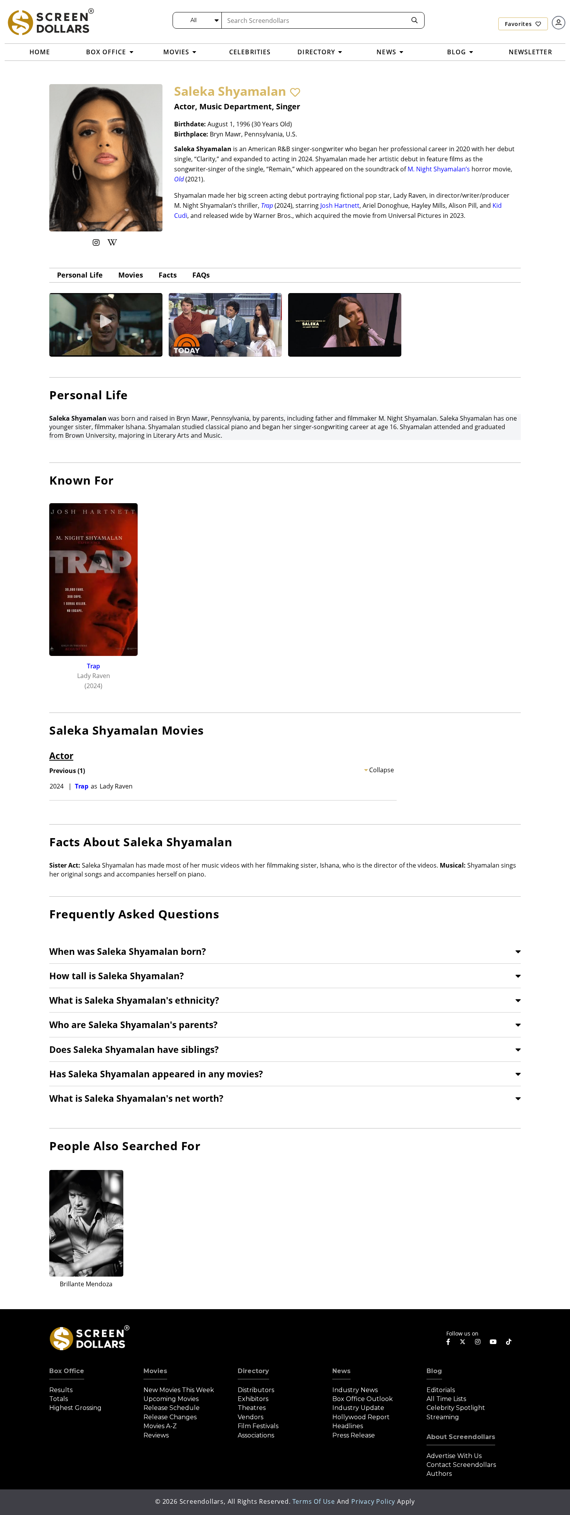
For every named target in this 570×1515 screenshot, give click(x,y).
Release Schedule (171, 1407)
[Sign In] (558, 22)
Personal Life (80, 275)
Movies (130, 275)
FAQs (201, 275)
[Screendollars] (50, 21)
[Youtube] (493, 1341)
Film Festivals (258, 1426)
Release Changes (170, 1417)
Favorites (519, 24)
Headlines (347, 1426)
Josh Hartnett (339, 205)
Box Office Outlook (362, 1399)
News (341, 1371)
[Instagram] (96, 242)
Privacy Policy (373, 1501)
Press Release (353, 1435)
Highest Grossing (75, 1407)
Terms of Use (313, 1501)
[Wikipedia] (112, 242)
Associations (256, 1435)
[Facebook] (448, 1341)
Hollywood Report (361, 1417)
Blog (434, 1371)
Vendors (250, 1417)
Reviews (156, 1435)
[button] (295, 92)
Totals (58, 1399)
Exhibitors (253, 1399)
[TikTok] (508, 1341)
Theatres (252, 1407)
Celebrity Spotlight (456, 1407)
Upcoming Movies (171, 1399)
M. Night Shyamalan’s (439, 169)
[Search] (414, 20)
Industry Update (358, 1407)
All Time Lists (446, 1399)
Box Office (66, 1371)
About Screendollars (461, 1437)
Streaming (443, 1417)
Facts (168, 275)
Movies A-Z (160, 1426)
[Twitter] (462, 1341)
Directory (253, 1371)
